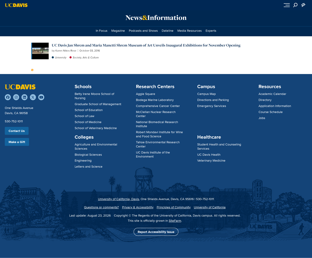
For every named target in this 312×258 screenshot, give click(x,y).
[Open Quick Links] (303, 5)
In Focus (101, 30)
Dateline (167, 30)
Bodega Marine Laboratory (155, 100)
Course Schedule (271, 112)
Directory (265, 100)
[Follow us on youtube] (41, 97)
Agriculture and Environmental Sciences (96, 146)
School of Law (84, 116)
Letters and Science (88, 166)
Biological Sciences (88, 154)
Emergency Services (211, 106)
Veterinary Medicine (211, 160)
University (60, 57)
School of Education (89, 110)
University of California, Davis (118, 199)
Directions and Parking (213, 100)
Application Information (275, 106)
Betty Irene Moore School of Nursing (94, 95)
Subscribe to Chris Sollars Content (32, 70)
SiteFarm (175, 220)
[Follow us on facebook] (8, 97)
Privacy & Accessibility (137, 207)
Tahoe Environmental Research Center (158, 144)
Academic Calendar (272, 93)
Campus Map (206, 93)
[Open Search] (295, 5)
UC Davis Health (208, 154)
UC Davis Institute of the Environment (153, 154)
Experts (211, 30)
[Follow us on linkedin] (24, 97)
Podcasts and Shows (143, 30)
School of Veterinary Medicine (96, 128)
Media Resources (189, 30)
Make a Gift (17, 142)
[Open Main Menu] (287, 5)
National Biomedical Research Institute (157, 124)
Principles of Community (174, 207)
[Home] (20, 87)
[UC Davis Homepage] (16, 5)
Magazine (118, 30)
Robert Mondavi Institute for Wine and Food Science (159, 134)
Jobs (262, 118)
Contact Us (17, 131)
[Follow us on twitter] (33, 97)
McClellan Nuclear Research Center (156, 114)
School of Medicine (88, 122)
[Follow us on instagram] (16, 97)
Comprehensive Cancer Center (158, 106)
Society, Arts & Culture (86, 57)
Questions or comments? (101, 207)
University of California (210, 207)
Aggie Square (145, 93)
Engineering (83, 160)
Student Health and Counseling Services (219, 146)
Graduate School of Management (98, 104)
